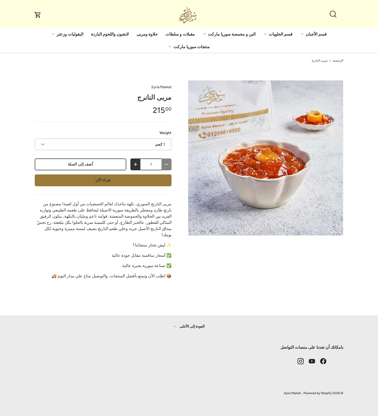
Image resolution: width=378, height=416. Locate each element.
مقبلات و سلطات (180, 34)
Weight (165, 133)
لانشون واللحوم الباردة (110, 34)
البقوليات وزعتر (70, 34)
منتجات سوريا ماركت (192, 46)
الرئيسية (337, 60)
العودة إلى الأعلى (192, 326)
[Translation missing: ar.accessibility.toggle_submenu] (302, 34)
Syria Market (161, 87)
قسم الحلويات (281, 34)
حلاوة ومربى (147, 34)
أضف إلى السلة (80, 164)
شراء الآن (103, 180)
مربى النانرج (320, 60)
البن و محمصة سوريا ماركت (232, 34)
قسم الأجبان (316, 34)
